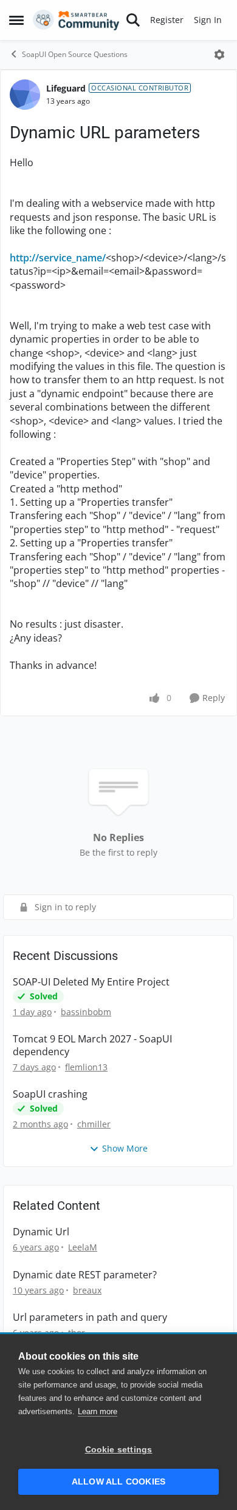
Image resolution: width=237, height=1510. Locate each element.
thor (76, 1332)
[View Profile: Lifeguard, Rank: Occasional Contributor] (25, 94)
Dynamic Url (41, 1232)
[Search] (133, 20)
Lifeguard (66, 88)
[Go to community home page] (76, 20)
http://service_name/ (58, 257)
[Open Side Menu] (16, 20)
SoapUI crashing (50, 1094)
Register (167, 19)
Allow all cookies (118, 1481)
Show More (125, 1148)
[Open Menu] (219, 54)
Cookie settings (119, 1449)
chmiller (94, 1124)
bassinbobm (86, 1012)
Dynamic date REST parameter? (85, 1275)
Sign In (208, 19)
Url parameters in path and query (90, 1317)
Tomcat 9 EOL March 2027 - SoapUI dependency (92, 1045)
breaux (87, 1290)
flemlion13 (86, 1067)
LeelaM (82, 1247)
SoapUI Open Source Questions (75, 54)
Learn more (97, 1411)
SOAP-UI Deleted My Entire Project (91, 982)
